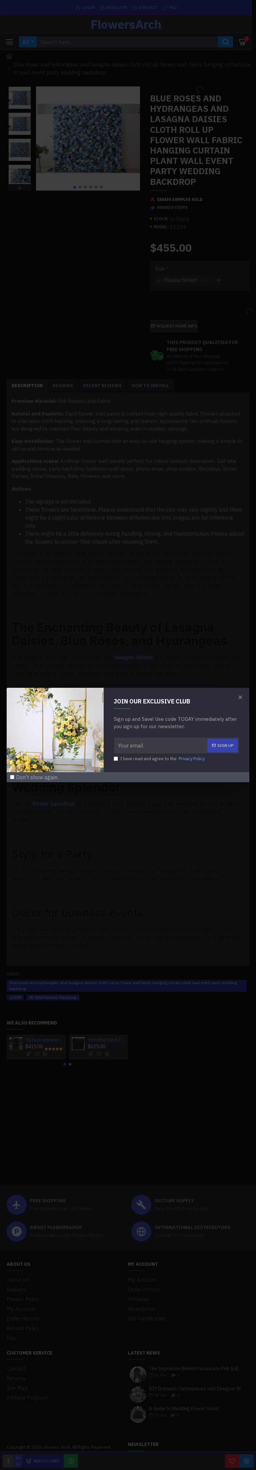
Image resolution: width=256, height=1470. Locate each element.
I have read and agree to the (162, 759)
